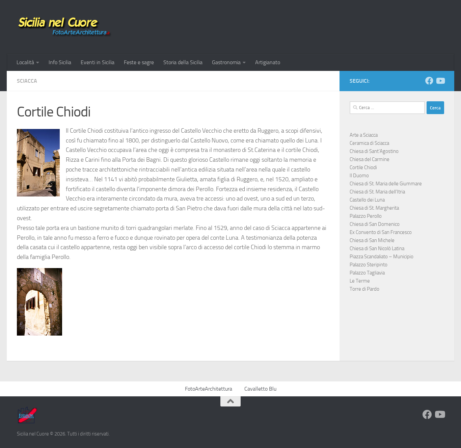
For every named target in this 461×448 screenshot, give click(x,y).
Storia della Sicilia (182, 62)
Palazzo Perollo (366, 216)
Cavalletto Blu (260, 389)
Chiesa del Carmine (369, 159)
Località (25, 62)
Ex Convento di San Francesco (381, 232)
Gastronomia (226, 62)
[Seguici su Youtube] (440, 81)
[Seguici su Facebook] (429, 81)
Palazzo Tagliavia (367, 273)
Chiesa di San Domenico (375, 224)
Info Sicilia (60, 62)
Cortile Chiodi (363, 167)
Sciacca (27, 81)
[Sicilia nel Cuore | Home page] (64, 27)
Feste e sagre (139, 62)
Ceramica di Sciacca (369, 143)
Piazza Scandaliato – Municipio (381, 257)
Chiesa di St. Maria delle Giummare (386, 184)
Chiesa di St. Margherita (374, 208)
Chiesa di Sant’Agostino (374, 151)
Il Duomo (359, 176)
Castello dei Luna (367, 200)
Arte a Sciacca (364, 135)
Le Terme (360, 281)
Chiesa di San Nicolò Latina (377, 248)
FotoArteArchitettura (208, 389)
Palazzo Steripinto (368, 265)
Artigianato (267, 62)
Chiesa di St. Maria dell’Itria (377, 192)
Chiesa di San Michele (372, 240)
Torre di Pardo (364, 289)
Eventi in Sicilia (97, 62)
